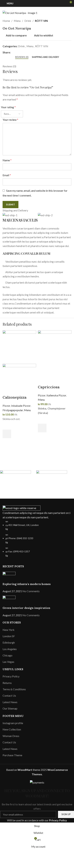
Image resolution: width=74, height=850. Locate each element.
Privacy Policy (58, 820)
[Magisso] (52, 478)
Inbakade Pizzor (20, 405)
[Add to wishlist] (7, 425)
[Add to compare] (7, 390)
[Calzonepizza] (19, 346)
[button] (7, 434)
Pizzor (6, 405)
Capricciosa (49, 387)
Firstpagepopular (13, 410)
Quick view (7, 442)
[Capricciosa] (54, 352)
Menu (27, 410)
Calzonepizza (15, 397)
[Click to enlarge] (9, 9)
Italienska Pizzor (56, 395)
